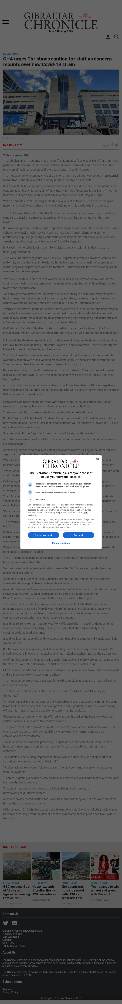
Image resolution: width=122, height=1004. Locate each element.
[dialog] (61, 502)
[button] (61, 499)
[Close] (98, 459)
